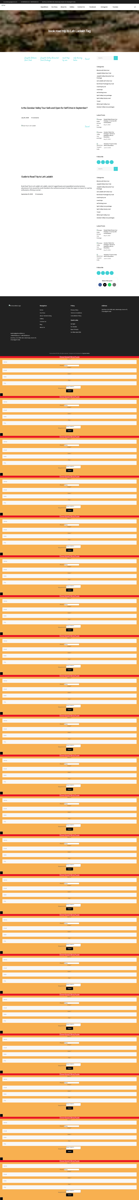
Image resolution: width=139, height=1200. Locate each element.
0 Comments (35, 118)
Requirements (62, 388)
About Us (42, 327)
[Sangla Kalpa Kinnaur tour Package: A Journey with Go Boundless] (99, 123)
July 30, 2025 (25, 118)
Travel (87, 59)
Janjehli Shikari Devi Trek (30, 59)
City (69, 380)
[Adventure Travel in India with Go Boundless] (100, 146)
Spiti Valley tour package (104, 95)
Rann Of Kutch (74, 329)
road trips (100, 89)
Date (69, 374)
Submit (69, 390)
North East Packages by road (105, 84)
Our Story (42, 313)
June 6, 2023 (107, 148)
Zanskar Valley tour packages (105, 107)
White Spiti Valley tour (103, 104)
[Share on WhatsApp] (109, 284)
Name (69, 359)
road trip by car (66, 59)
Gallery (42, 319)
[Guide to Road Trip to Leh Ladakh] (57, 148)
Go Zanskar (74, 326)
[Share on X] (105, 284)
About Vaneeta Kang (45, 316)
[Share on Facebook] (100, 284)
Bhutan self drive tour (103, 70)
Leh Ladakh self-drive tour (104, 81)
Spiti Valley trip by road (104, 98)
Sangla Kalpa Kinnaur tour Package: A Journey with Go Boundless (110, 121)
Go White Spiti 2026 (76, 332)
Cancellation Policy (76, 316)
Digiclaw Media (86, 353)
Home (41, 310)
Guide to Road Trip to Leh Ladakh (37, 176)
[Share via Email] (114, 284)
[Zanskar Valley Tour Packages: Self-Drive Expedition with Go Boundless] (99, 135)
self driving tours (77, 59)
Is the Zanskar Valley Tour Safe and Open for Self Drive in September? (54, 108)
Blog (41, 324)
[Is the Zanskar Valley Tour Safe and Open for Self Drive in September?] (57, 79)
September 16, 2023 (27, 194)
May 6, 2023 (107, 125)
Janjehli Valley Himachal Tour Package (49, 59)
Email (69, 367)
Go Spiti (73, 324)
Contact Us (43, 321)
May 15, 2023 (107, 139)
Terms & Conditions (76, 313)
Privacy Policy (74, 310)
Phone (62, 365)
